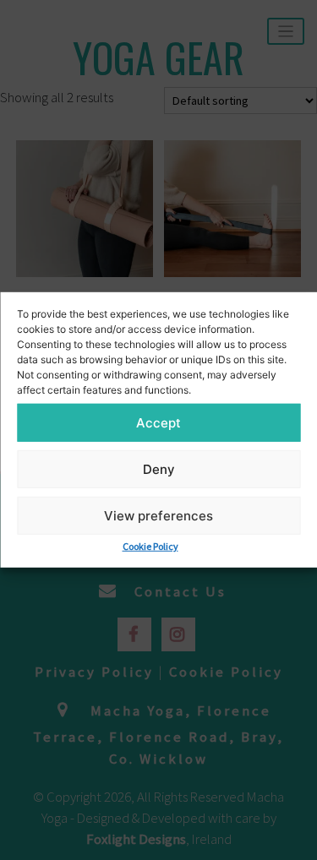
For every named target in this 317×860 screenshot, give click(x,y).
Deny (159, 468)
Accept (158, 422)
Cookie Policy (150, 546)
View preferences (158, 515)
